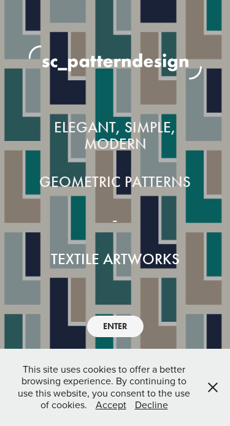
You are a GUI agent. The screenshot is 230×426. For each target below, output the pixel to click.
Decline (151, 404)
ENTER (115, 326)
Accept (111, 404)
